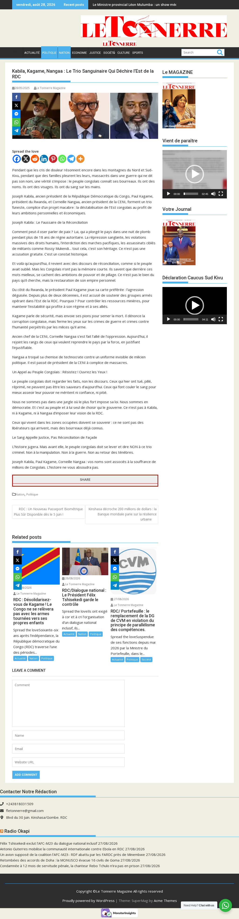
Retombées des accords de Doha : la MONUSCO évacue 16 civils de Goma (60, 860)
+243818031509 (19, 803)
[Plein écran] (220, 193)
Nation (64, 52)
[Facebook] (17, 159)
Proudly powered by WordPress (88, 900)
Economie (79, 52)
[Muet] (213, 193)
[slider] (191, 194)
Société (109, 52)
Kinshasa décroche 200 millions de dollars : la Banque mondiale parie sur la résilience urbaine (122, 514)
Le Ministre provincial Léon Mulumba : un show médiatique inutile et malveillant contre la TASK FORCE (151, 4)
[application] (194, 174)
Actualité (32, 52)
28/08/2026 (24, 588)
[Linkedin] (44, 159)
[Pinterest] (53, 159)
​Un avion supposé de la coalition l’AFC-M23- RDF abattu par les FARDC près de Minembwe (72, 854)
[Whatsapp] (62, 159)
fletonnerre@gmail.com (25, 810)
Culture (123, 52)
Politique (49, 52)
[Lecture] (168, 193)
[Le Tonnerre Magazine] (119, 44)
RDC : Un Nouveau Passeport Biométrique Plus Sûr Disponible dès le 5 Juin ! (48, 512)
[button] (194, 174)
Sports (137, 52)
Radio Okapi (17, 831)
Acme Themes (165, 900)
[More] (80, 159)
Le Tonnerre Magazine (51, 88)
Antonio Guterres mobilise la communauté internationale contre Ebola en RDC (62, 849)
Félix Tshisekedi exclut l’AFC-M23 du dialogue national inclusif (48, 843)
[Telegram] (71, 159)
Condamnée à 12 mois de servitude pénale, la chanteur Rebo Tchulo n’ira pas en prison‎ (69, 865)
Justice (95, 52)
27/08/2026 (121, 599)
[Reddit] (35, 159)
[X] (26, 159)
